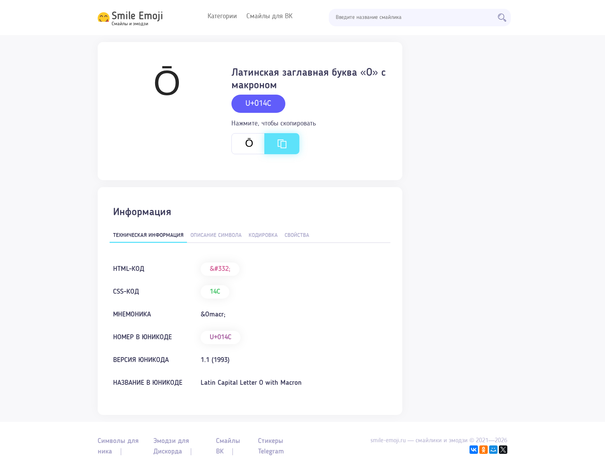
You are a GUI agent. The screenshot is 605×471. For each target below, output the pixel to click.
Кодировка (263, 235)
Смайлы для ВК (269, 16)
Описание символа (216, 235)
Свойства (297, 235)
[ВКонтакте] (474, 449)
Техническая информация (148, 235)
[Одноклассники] (483, 449)
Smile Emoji (137, 16)
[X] (503, 449)
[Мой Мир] (493, 449)
